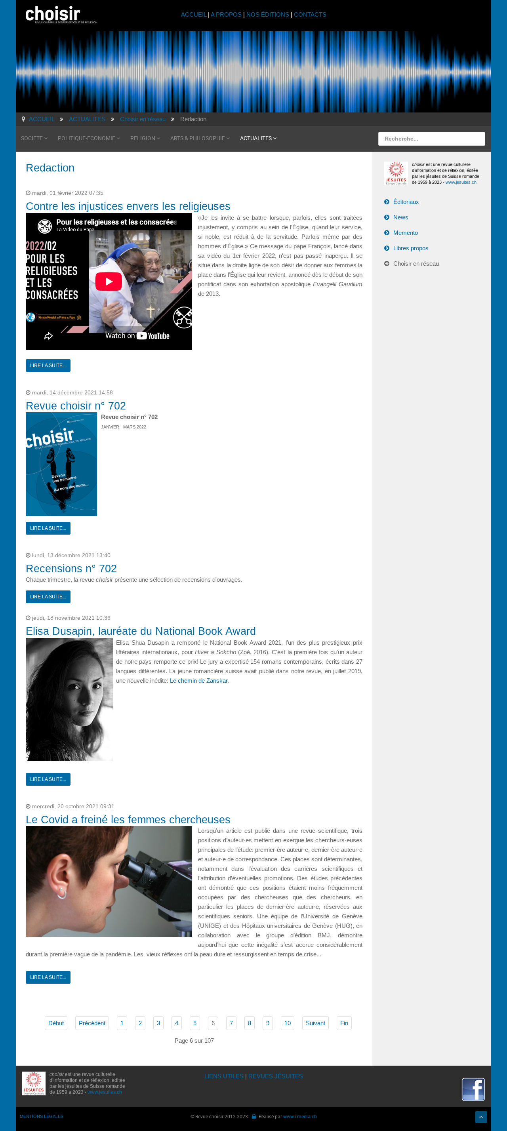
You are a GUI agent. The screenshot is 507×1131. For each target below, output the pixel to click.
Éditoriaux (406, 201)
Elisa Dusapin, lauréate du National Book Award (141, 631)
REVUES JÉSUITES (275, 1076)
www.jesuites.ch (461, 182)
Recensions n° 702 (71, 569)
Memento (405, 232)
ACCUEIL (194, 14)
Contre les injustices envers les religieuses (128, 206)
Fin (344, 1023)
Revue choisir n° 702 (76, 406)
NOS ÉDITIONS (267, 14)
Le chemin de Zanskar (198, 680)
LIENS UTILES (224, 1076)
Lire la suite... (48, 365)
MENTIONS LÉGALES (41, 1116)
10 (287, 1023)
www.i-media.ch (300, 1116)
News (400, 217)
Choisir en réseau (416, 263)
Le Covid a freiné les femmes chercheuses (128, 820)
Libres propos (411, 248)
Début (56, 1023)
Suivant (315, 1023)
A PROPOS (226, 14)
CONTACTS (310, 14)
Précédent (92, 1023)
